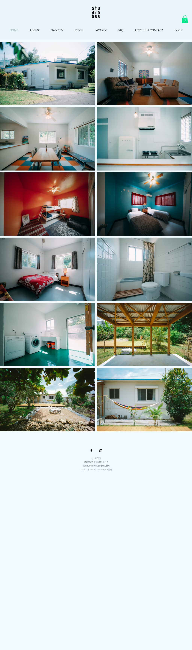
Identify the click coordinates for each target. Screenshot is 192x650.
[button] (185, 19)
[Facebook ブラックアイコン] (91, 451)
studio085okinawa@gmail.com (96, 466)
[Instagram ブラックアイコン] (101, 451)
